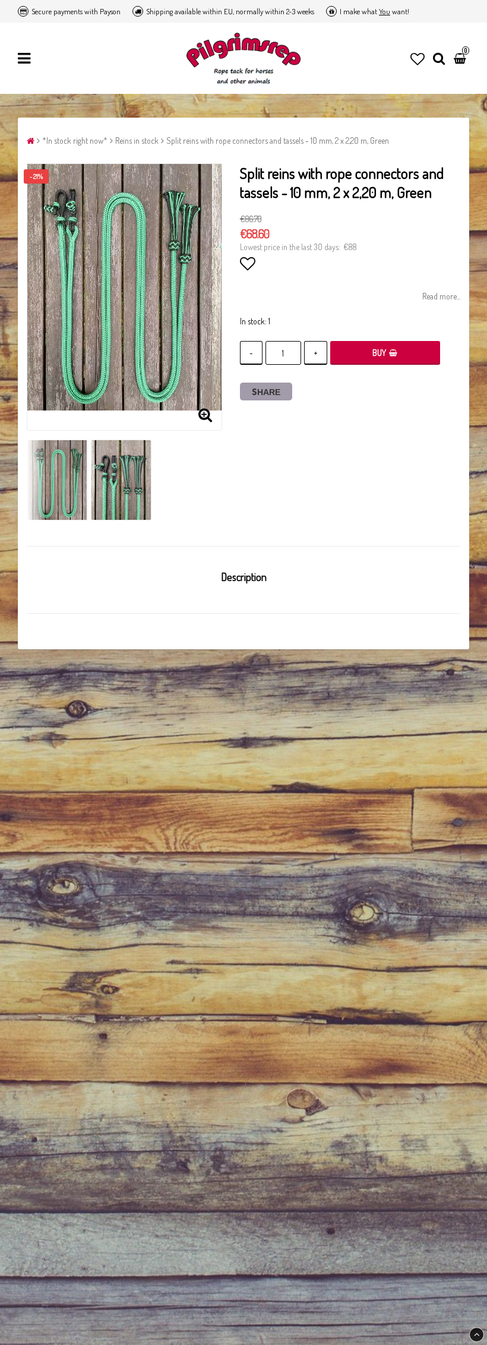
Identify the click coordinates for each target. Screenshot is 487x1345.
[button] (417, 58)
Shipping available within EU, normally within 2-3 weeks (230, 11)
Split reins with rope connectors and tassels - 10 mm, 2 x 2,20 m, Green (277, 140)
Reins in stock (137, 140)
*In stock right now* (74, 140)
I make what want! (374, 11)
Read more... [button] (441, 296)
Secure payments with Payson (76, 11)
